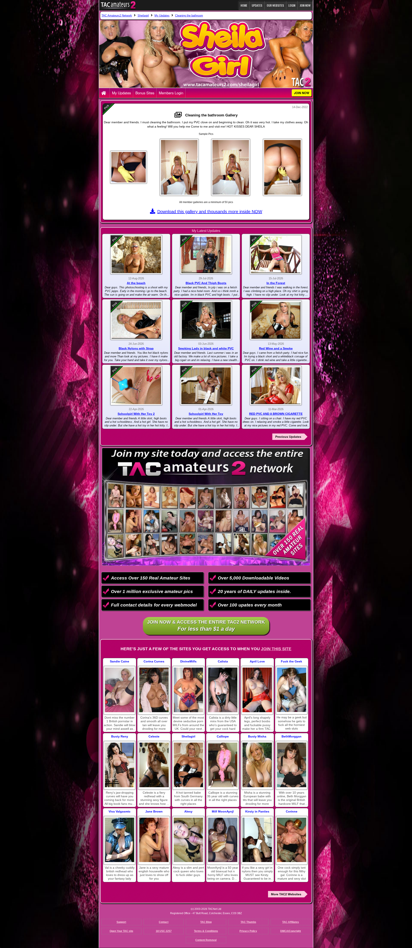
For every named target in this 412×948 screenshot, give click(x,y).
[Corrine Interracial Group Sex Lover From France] (291, 840)
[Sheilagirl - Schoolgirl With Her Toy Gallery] (206, 385)
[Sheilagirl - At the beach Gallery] (136, 254)
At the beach (136, 283)
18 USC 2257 (164, 931)
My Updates (121, 92)
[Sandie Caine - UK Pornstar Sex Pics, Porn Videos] (119, 690)
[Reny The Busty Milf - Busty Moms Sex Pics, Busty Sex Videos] (119, 765)
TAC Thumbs (248, 922)
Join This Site (276, 649)
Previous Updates (288, 436)
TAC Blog (206, 922)
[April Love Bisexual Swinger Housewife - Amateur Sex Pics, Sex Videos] (257, 690)
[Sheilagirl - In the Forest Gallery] (275, 254)
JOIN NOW (305, 5)
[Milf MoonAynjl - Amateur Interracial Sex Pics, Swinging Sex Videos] (222, 840)
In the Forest (276, 283)
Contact (163, 922)
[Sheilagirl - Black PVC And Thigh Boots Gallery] (206, 254)
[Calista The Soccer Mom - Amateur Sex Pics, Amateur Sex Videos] (222, 690)
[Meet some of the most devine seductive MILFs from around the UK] (188, 690)
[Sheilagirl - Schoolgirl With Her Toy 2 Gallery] (136, 385)
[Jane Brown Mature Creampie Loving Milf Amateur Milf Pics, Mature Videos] (153, 840)
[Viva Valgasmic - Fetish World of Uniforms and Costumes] (119, 840)
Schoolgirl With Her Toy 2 (136, 413)
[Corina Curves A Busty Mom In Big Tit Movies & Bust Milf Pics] (153, 690)
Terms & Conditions (206, 931)
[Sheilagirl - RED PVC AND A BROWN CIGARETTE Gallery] (275, 385)
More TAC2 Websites (286, 894)
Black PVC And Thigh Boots (206, 283)
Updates (257, 5)
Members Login (171, 92)
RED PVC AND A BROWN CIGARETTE (276, 413)
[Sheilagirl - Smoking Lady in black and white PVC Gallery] (206, 320)
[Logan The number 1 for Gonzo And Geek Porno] (291, 690)
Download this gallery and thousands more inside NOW (209, 211)
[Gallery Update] (179, 115)
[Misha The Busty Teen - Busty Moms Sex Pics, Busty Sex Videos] (257, 765)
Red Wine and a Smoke (276, 348)
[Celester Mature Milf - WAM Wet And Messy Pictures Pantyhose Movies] (153, 765)
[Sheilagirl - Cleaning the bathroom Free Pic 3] (230, 167)
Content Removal (206, 940)
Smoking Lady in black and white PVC (206, 348)
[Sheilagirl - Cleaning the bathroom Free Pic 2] (179, 167)
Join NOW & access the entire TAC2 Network (206, 625)
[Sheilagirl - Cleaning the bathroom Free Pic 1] (128, 167)
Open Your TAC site (121, 931)
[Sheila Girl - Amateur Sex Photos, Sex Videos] (188, 765)
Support (121, 922)
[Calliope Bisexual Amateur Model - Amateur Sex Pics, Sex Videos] (222, 765)
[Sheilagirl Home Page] (104, 93)
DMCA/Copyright (290, 931)
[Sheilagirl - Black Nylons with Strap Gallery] (136, 320)
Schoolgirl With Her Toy (206, 413)
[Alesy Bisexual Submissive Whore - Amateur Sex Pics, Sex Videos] (188, 840)
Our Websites (275, 5)
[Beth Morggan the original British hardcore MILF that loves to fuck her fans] (291, 765)
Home (244, 5)
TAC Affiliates (290, 922)
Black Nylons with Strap (136, 348)
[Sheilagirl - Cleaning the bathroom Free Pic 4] (282, 167)
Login (291, 5)
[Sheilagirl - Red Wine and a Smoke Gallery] (275, 320)
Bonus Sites (144, 92)
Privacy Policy (248, 931)
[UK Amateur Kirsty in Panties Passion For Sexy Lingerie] (257, 840)
